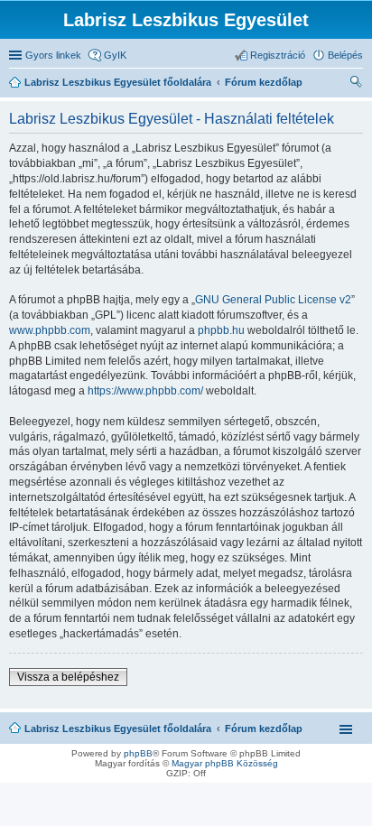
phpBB (138, 753)
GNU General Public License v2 (273, 299)
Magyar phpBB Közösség (225, 763)
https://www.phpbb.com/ (145, 391)
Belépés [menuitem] (345, 55)
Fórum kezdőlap (263, 728)
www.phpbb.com (49, 330)
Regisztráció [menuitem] (277, 55)
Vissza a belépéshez (68, 677)
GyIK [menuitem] (115, 55)
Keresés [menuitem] (356, 84)
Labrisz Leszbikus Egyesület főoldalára (117, 728)
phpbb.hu (221, 330)
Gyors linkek (53, 55)
